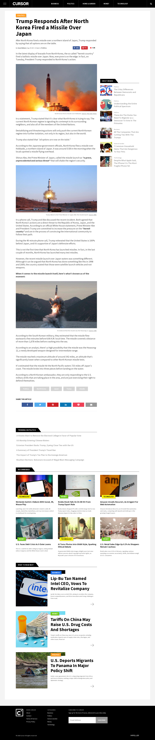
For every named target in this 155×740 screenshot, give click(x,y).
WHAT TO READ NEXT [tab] (26, 565)
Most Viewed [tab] (107, 81)
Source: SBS (93, 331)
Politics (70, 4)
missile (82, 389)
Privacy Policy (30, 722)
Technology (122, 4)
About (28, 713)
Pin (85, 48)
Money (106, 4)
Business (55, 4)
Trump (69, 389)
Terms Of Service (31, 719)
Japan (56, 389)
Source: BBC (93, 215)
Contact (28, 716)
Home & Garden (89, 4)
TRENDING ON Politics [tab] (27, 430)
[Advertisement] (56, 419)
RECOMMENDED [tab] (24, 469)
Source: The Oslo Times (89, 114)
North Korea (41, 389)
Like (77, 48)
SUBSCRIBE (101, 720)
